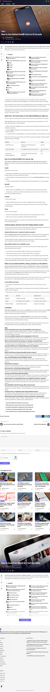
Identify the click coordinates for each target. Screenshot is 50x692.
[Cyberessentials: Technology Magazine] (7, 1)
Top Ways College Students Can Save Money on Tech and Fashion (42, 524)
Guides (3, 31)
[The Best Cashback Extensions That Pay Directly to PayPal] (42, 496)
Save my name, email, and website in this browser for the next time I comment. (16, 453)
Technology (2, 661)
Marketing (2, 650)
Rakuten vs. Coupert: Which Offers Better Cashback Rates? (7, 504)
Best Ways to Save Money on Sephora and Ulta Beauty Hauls (25, 524)
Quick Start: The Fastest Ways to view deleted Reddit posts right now (16, 58)
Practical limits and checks (14, 85)
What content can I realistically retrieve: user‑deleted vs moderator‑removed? (38, 84)
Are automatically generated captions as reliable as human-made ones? (38, 590)
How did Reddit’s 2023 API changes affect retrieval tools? (38, 88)
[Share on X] (8, 42)
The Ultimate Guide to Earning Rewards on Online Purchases (25, 484)
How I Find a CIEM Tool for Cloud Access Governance (17, 402)
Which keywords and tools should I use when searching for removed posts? (37, 95)
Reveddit (11, 65)
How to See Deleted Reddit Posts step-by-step (17, 60)
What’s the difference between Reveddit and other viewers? (38, 68)
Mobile (1, 652)
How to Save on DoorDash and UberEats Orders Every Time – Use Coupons (42, 484)
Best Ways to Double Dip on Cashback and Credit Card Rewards (19, 407)
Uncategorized (3, 663)
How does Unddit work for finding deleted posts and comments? (38, 65)
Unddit (10, 62)
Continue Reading (25, 619)
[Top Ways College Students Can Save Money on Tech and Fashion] (42, 517)
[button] (1, 1)
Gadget (1, 644)
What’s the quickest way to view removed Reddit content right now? (16, 92)
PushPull (10, 67)
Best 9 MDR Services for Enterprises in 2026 (36, 655)
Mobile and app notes (13, 599)
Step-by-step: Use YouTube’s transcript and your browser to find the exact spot (15, 590)
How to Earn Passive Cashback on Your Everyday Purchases (7, 524)
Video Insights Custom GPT (14, 605)
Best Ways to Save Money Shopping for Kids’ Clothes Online (19, 409)
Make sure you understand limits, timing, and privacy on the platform (15, 82)
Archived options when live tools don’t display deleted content (15, 72)
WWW (1, 665)
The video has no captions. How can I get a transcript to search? (38, 597)
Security (1, 658)
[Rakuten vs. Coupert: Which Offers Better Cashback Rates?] (7, 496)
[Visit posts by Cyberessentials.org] (3, 38)
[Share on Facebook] (6, 42)
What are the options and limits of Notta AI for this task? (38, 604)
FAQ (8, 89)
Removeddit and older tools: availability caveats (16, 79)
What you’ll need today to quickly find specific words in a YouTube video (15, 586)
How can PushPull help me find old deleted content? (38, 72)
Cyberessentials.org (9, 37)
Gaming (1, 646)
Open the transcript (13, 592)
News (1, 654)
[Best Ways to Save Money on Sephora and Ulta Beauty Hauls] (25, 517)
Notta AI (10, 607)
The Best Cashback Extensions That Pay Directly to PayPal (40, 504)
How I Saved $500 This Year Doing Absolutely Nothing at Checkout (20, 411)
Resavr (10, 69)
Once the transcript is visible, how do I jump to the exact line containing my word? (38, 586)
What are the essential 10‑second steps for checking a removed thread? (38, 61)
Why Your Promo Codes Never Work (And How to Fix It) (7, 484)
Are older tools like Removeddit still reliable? (37, 81)
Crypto (1, 642)
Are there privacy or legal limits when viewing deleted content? (37, 91)
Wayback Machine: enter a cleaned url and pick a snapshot (16, 76)
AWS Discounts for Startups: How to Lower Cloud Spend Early (19, 405)
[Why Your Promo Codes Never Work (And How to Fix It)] (7, 476)
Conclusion (9, 87)
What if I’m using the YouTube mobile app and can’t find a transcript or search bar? (38, 593)
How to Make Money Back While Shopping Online (24, 503)
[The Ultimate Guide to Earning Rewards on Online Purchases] (25, 476)
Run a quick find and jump (14, 595)
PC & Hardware (3, 656)
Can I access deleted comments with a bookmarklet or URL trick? (37, 58)
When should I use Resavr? (36, 74)
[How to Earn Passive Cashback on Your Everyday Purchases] (7, 517)
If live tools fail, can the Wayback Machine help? (38, 77)
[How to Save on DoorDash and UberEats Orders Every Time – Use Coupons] (42, 476)
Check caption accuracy (13, 597)
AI (0, 640)
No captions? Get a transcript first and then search (15, 602)
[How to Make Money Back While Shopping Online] (25, 496)
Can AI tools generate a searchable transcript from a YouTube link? (37, 600)
